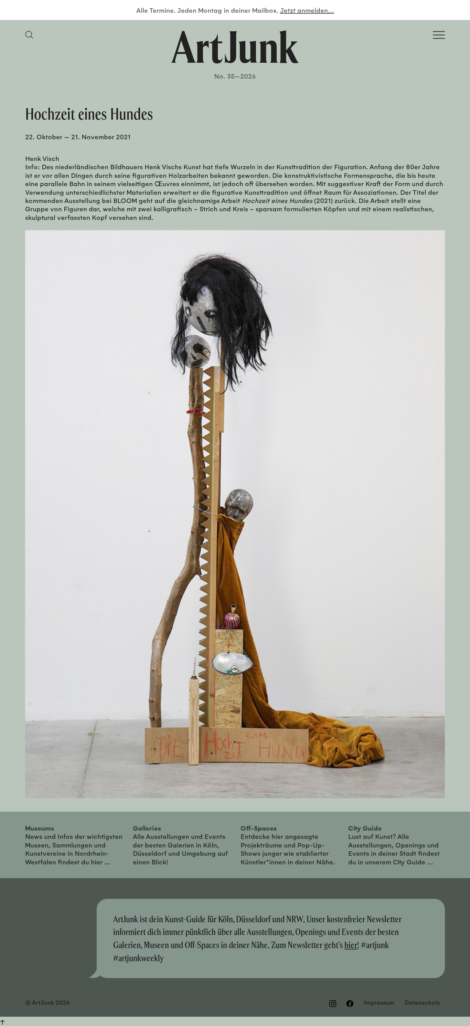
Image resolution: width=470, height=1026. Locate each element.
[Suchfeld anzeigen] (30, 35)
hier (350, 945)
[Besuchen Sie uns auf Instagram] (332, 1003)
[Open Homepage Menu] (439, 35)
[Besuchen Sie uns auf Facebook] (349, 1003)
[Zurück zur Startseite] (235, 46)
